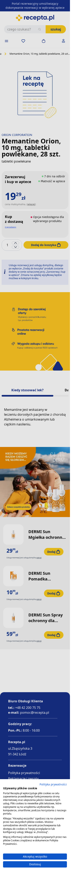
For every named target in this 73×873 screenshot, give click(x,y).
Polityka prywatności (53, 784)
